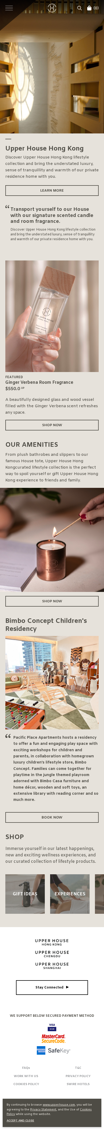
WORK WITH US (26, 1076)
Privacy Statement (43, 1110)
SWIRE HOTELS (78, 1084)
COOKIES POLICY (26, 1084)
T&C (78, 1068)
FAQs (26, 1068)
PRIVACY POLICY (78, 1076)
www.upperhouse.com (59, 1105)
